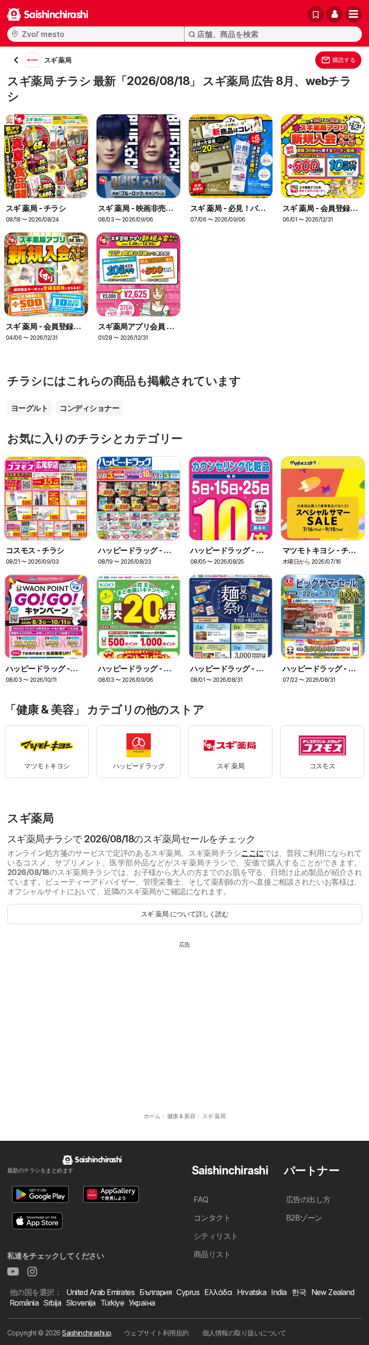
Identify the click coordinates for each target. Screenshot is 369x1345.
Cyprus (187, 1292)
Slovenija (80, 1303)
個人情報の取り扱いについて (244, 1333)
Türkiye (112, 1303)
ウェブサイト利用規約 (156, 1333)
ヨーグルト (29, 408)
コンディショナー (89, 408)
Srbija (52, 1303)
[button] (334, 14)
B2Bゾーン (304, 1217)
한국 (299, 1292)
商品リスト (212, 1254)
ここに (252, 853)
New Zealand (333, 1292)
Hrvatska (251, 1292)
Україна (142, 1303)
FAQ (201, 1199)
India (278, 1292)
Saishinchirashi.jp (86, 1333)
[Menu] (353, 14)
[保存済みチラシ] (316, 14)
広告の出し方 (308, 1199)
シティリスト (216, 1236)
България (155, 1292)
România (24, 1303)
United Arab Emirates (100, 1292)
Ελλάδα (218, 1292)
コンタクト (212, 1217)
